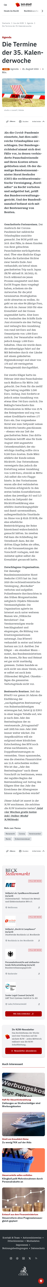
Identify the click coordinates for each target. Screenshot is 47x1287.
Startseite (6, 23)
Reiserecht (10, 834)
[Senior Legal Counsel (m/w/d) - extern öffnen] (39, 1004)
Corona (22, 834)
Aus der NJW (18, 23)
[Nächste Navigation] (42, 11)
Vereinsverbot (35, 834)
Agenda (30, 23)
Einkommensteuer (22, 839)
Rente (8, 839)
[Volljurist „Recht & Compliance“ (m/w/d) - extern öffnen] (39, 940)
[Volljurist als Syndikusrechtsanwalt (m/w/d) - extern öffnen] (39, 907)
